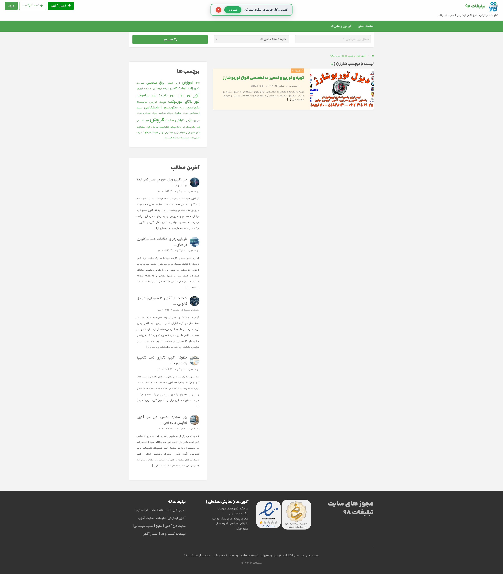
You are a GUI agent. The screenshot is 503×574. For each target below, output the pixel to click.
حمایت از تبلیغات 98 (197, 555)
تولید (162, 102)
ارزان (177, 83)
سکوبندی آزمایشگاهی (161, 107)
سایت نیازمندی (146, 510)
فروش (157, 119)
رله (182, 108)
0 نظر (160, 191)
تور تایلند (166, 95)
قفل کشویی (164, 127)
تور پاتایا (192, 101)
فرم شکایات (291, 555)
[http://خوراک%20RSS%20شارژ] (332, 64)
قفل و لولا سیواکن (177, 127)
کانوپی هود (194, 137)
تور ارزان (184, 95)
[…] (289, 99)
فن (138, 120)
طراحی (189, 120)
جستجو (168, 40)
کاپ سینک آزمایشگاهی (179, 137)
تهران (140, 88)
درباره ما (234, 555)
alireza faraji (257, 86)
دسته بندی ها (310, 555)
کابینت (140, 132)
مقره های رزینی (192, 132)
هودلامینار (151, 132)
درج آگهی (177, 510)
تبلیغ (158, 526)
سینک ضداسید (166, 113)
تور (196, 95)
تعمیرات (293, 86)
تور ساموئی (146, 95)
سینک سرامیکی (181, 113)
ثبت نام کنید (31, 5)
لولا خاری (154, 127)
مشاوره (141, 127)
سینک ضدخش (150, 113)
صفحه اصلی (366, 26)
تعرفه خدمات (250, 555)
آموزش (187, 82)
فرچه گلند (144, 120)
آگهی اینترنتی (176, 518)
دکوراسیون (192, 108)
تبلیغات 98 (475, 6)
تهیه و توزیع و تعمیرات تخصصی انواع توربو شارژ (263, 78)
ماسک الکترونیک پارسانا (232, 509)
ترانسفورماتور (161, 88)
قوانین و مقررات (341, 26)
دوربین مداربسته (147, 102)
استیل (170, 83)
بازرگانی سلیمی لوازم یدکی (231, 524)
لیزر (148, 127)
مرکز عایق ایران (238, 514)
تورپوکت (175, 101)
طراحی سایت (174, 120)
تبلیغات (160, 518)
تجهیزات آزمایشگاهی (184, 88)
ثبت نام (164, 510)
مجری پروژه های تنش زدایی (230, 519)
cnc (198, 83)
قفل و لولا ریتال (192, 127)
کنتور (166, 137)
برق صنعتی (155, 82)
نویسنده (188, 191)
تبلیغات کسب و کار (173, 534)
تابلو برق (140, 83)
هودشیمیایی (179, 132)
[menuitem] (61, 6)
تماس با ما (219, 555)
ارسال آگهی (59, 6)
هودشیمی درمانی (166, 132)
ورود (11, 6)
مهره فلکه (242, 529)
